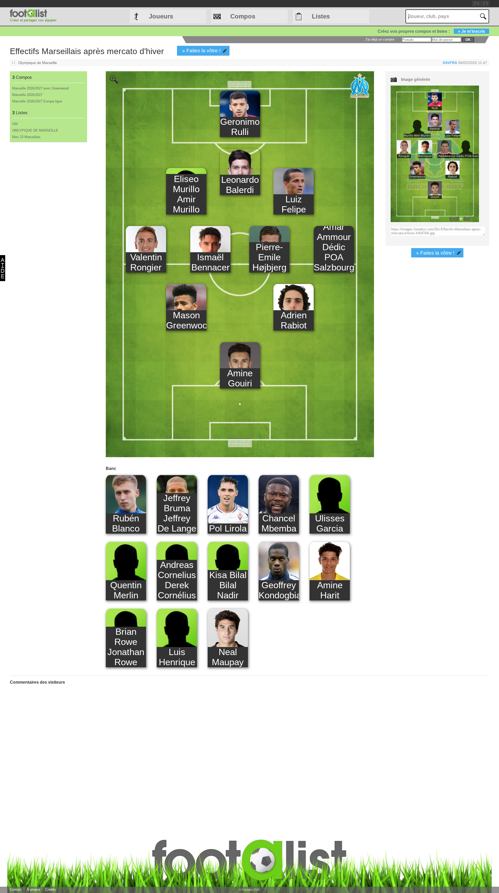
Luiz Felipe (293, 204)
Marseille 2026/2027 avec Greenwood (40, 88)
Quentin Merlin (126, 590)
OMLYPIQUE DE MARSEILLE (35, 130)
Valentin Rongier (146, 262)
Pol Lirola (228, 528)
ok (467, 40)
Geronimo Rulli (240, 127)
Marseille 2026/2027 (27, 95)
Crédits (50, 889)
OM (15, 124)
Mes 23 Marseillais (26, 137)
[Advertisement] (48, 229)
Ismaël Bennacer (210, 262)
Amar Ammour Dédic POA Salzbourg (334, 247)
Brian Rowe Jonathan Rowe (125, 647)
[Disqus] (49, 754)
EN (477, 3)
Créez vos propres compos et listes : (431, 31)
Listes (321, 16)
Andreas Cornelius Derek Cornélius (177, 580)
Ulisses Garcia (330, 523)
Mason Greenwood (186, 320)
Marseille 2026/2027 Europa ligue (37, 101)
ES (485, 3)
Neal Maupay (228, 657)
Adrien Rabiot (294, 320)
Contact (16, 889)
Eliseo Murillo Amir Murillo (186, 194)
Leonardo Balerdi (240, 185)
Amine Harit (330, 590)
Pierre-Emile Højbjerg (269, 257)
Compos (242, 16)
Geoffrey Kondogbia (279, 590)
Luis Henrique (177, 657)
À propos (33, 889)
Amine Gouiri (240, 378)
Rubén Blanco (126, 523)
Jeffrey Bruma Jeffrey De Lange (176, 513)
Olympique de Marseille (37, 63)
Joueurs (161, 16)
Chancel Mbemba (278, 523)
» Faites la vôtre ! (201, 50)
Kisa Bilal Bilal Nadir (228, 585)
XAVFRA (450, 63)
